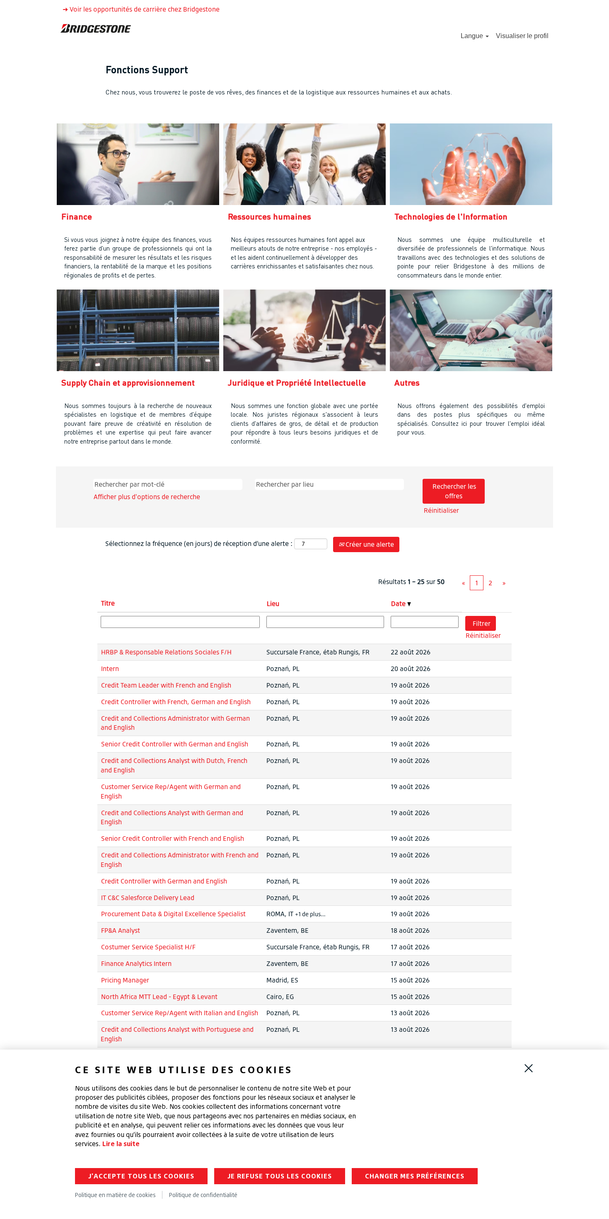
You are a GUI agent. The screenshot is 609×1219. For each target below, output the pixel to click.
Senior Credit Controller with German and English (174, 744)
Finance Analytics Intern (136, 963)
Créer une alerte (369, 544)
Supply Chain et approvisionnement (128, 382)
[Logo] (95, 28)
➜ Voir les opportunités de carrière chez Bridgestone (141, 9)
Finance (76, 216)
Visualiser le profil (522, 35)
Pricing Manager (125, 980)
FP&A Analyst (120, 930)
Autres (407, 382)
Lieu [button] (273, 603)
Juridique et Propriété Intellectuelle (297, 382)
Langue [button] (473, 35)
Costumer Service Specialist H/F (148, 947)
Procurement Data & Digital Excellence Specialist (173, 914)
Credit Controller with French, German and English (176, 702)
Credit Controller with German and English (164, 881)
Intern (110, 668)
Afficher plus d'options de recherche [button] (147, 496)
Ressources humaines (269, 216)
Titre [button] (108, 603)
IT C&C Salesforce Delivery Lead (147, 897)
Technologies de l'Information (451, 216)
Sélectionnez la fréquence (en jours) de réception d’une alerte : (198, 543)
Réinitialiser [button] (441, 510)
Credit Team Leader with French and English (166, 685)
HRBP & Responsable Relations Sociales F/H (166, 652)
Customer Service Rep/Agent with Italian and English (179, 1013)
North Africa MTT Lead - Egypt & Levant (159, 996)
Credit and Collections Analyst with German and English (172, 817)
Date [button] (399, 603)
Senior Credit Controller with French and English (172, 838)
